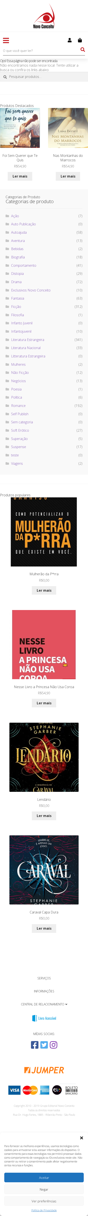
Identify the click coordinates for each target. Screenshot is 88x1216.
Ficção (16, 306)
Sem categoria (22, 422)
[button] (81, 1138)
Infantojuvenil (21, 331)
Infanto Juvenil (21, 323)
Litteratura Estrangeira (28, 356)
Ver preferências (44, 1201)
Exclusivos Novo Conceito (31, 290)
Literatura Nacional (26, 347)
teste (15, 455)
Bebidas (17, 248)
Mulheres (18, 364)
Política (16, 397)
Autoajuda (19, 232)
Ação (15, 216)
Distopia (17, 273)
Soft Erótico (20, 430)
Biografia (18, 257)
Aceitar (44, 1177)
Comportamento (23, 265)
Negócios (18, 381)
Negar (44, 1189)
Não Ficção (20, 372)
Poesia (16, 389)
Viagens (17, 463)
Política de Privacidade (44, 1210)
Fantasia (17, 298)
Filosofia (17, 315)
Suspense (18, 446)
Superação (19, 438)
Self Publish (19, 414)
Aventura (18, 240)
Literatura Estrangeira (27, 339)
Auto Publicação (23, 224)
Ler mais (20, 176)
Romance (18, 405)
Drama (16, 282)
